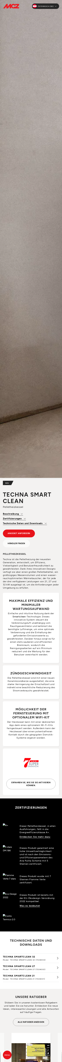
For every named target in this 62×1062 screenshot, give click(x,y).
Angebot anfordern (19, 533)
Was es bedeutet (30, 905)
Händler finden (16, 543)
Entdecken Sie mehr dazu (35, 836)
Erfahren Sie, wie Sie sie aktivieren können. (30, 783)
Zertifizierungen (12, 518)
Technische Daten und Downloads (23, 523)
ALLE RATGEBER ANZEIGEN (31, 1022)
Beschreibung (11, 513)
